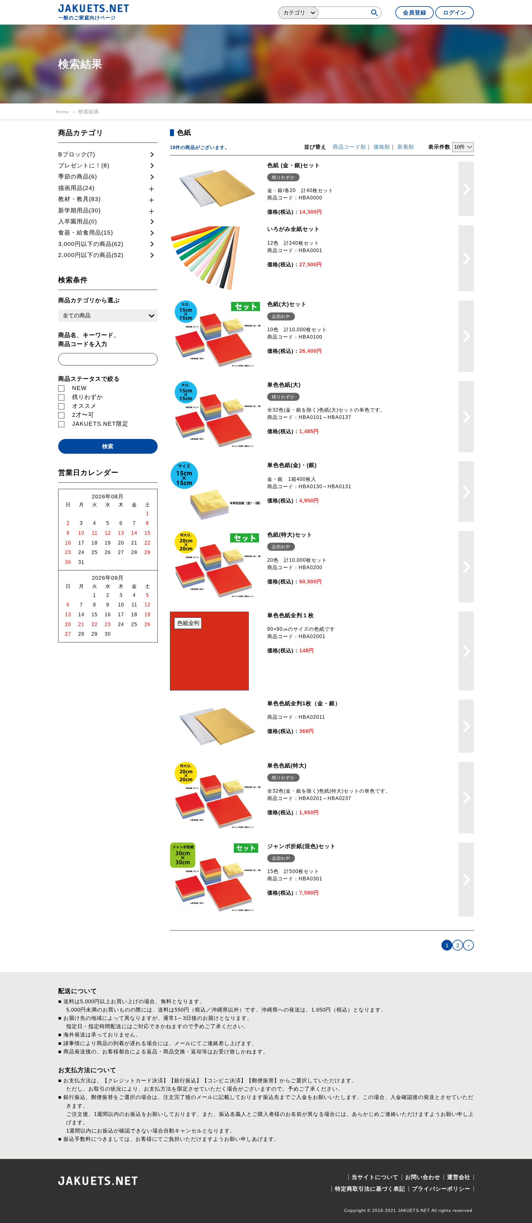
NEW (79, 388)
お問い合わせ (422, 1177)
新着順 (405, 147)
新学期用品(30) (79, 210)
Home (62, 111)
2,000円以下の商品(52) (90, 255)
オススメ (84, 406)
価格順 (381, 147)
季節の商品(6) (77, 176)
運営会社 (458, 1177)
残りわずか (87, 397)
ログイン (454, 13)
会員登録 (414, 13)
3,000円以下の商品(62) (90, 244)
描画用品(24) (76, 188)
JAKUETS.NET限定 (100, 424)
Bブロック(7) (76, 154)
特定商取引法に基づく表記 (370, 1189)
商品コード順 (349, 147)
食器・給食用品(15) (85, 232)
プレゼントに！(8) (83, 165)
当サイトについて (375, 1177)
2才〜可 (83, 415)
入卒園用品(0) (77, 221)
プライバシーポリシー (441, 1189)
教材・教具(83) (79, 199)
